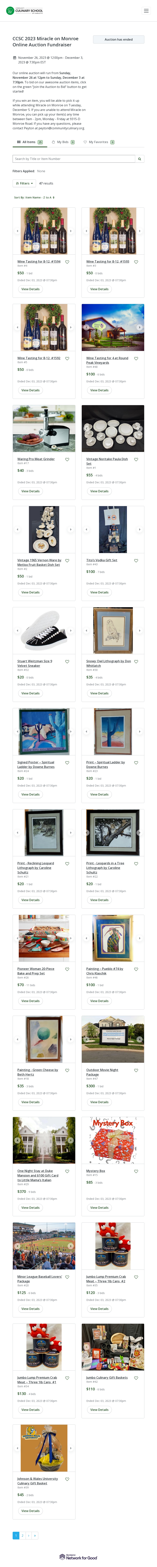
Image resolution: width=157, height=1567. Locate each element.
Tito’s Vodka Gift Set (101, 560)
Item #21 (23, 876)
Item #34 (23, 1386)
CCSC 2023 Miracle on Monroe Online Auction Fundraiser (45, 41)
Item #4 (22, 265)
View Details (30, 289)
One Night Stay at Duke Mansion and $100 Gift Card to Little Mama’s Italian (37, 1175)
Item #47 (92, 1078)
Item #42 (92, 1381)
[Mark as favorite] (67, 262)
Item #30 (92, 670)
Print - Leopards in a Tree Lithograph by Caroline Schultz (105, 867)
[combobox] (74, 159)
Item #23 (92, 771)
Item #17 (23, 463)
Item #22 (92, 876)
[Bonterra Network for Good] (79, 1557)
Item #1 (91, 468)
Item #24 (23, 771)
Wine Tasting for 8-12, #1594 (38, 261)
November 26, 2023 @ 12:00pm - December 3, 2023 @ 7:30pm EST (50, 60)
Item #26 (23, 977)
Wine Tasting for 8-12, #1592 (38, 358)
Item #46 (92, 977)
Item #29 (23, 1184)
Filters (24, 183)
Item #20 (23, 1285)
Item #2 (22, 569)
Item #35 (92, 1285)
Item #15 (92, 1175)
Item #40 (92, 367)
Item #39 (23, 1487)
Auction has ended (119, 39)
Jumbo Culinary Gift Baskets (107, 1377)
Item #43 (92, 564)
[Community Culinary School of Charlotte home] (24, 10)
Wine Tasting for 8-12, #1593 (107, 261)
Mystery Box (95, 1171)
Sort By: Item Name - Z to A (32, 197)
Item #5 (22, 362)
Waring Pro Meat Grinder (36, 459)
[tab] (30, 142)
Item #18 (23, 1078)
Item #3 (91, 265)
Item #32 (23, 670)
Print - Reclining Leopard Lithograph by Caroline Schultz (35, 867)
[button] (146, 11)
